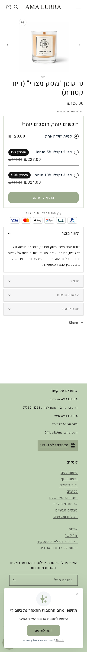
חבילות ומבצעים (65, 516)
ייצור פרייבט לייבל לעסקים (57, 541)
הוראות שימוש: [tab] (68, 295)
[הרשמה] (15, 580)
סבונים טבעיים (66, 510)
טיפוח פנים (69, 472)
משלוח (79, 111)
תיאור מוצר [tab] (71, 233)
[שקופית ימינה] (7, 45)
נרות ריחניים (68, 485)
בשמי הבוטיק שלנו (63, 497)
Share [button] (73, 322)
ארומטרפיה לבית (65, 504)
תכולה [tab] (75, 281)
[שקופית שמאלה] (79, 45)
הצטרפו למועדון (54, 445)
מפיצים (72, 491)
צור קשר (71, 535)
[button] (78, 7)
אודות (73, 529)
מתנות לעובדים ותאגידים (59, 548)
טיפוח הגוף (69, 478)
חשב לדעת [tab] (71, 309)
